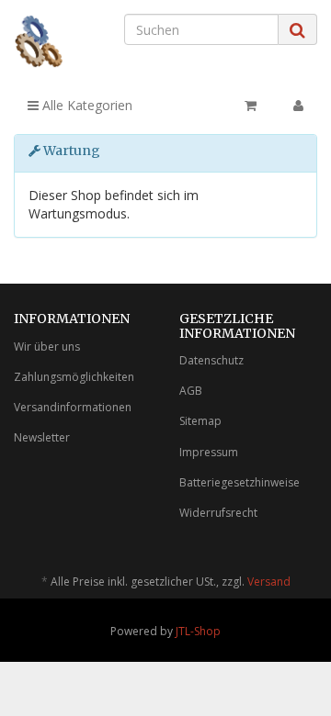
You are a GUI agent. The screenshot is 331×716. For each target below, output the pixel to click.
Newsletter (42, 437)
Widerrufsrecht (218, 512)
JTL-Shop (198, 631)
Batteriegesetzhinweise (239, 482)
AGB (190, 390)
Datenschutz (211, 360)
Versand (269, 581)
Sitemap (200, 421)
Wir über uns (47, 346)
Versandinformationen (72, 407)
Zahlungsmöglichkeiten (74, 377)
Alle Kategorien (85, 105)
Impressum (208, 452)
